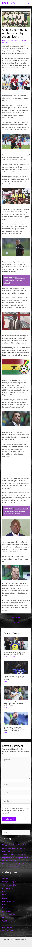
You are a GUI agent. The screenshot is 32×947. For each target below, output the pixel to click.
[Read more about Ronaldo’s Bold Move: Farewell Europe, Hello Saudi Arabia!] (16, 643)
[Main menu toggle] (28, 3)
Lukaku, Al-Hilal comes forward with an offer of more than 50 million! (14, 677)
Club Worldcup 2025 (9, 885)
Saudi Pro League (8, 914)
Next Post (16, 623)
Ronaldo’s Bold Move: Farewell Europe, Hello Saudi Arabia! (14, 653)
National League (8, 901)
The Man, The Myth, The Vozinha (13, 854)
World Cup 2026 (8, 931)
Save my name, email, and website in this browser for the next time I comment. (15, 810)
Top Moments (7, 921)
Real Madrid (6, 911)
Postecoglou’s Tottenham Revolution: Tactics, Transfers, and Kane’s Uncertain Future (15, 728)
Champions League (9, 882)
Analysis (5, 878)
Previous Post (16, 617)
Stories (4, 918)
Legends (5, 898)
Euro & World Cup (8, 888)
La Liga (4, 895)
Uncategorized (7, 927)
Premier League (11, 656)
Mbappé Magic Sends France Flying (14, 845)
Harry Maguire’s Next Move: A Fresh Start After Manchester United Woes (14, 703)
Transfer (5, 924)
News (4, 40)
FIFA (3, 891)
